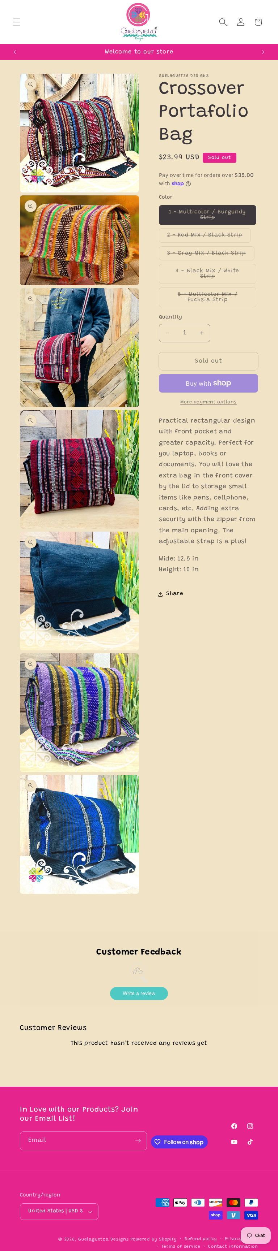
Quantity (170, 317)
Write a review (139, 993)
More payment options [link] (208, 402)
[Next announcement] (263, 52)
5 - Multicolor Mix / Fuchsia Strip (217, 299)
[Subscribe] (138, 1140)
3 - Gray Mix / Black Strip (210, 255)
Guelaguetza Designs (103, 1239)
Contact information (233, 1246)
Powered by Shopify (154, 1239)
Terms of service (181, 1246)
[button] (16, 22)
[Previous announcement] (15, 52)
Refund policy (201, 1239)
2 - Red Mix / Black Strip (209, 237)
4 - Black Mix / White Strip (213, 276)
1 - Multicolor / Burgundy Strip (210, 217)
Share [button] (174, 594)
